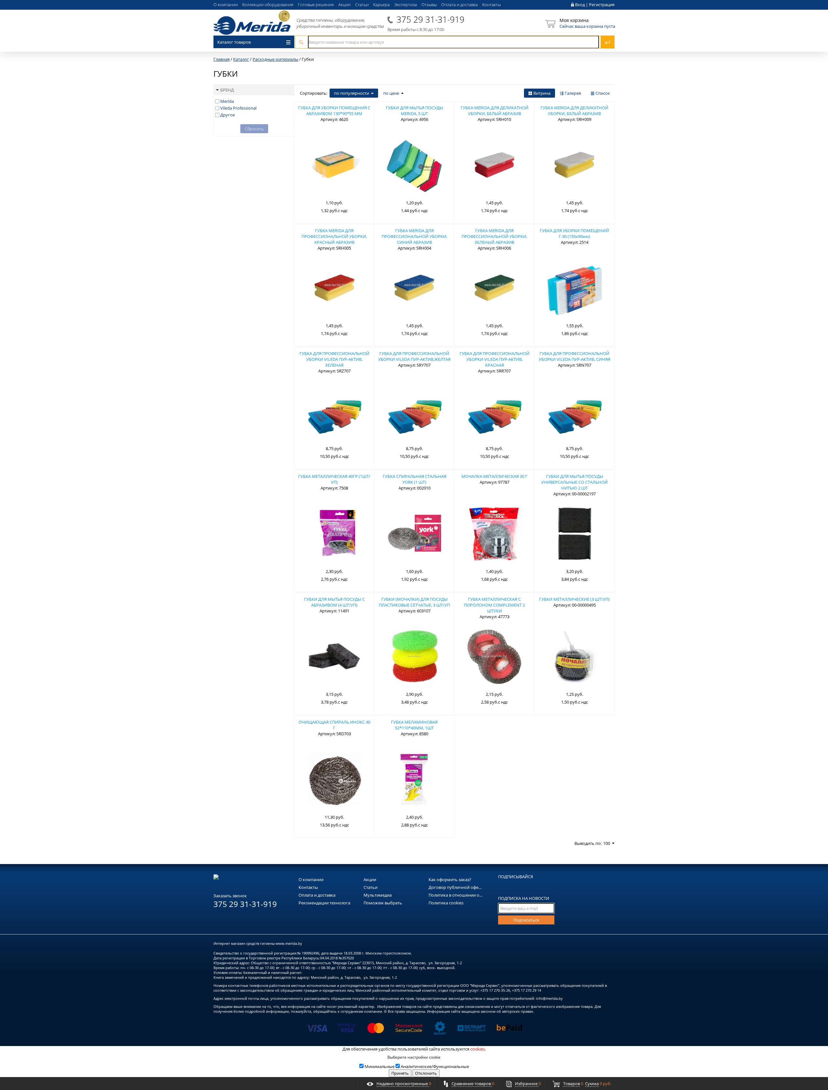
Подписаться (526, 920)
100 (606, 843)
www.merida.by (289, 943)
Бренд (227, 90)
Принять (400, 1073)
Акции (344, 4)
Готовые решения (316, 4)
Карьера (381, 4)
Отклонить (426, 1073)
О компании (225, 4)
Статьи (362, 4)
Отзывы (429, 4)
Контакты (491, 4)
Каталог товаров (234, 42)
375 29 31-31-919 (430, 19)
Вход (580, 4)
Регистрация (602, 4)
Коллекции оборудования (267, 4)
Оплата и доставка (459, 4)
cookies (477, 1049)
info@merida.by (549, 998)
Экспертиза (405, 4)
